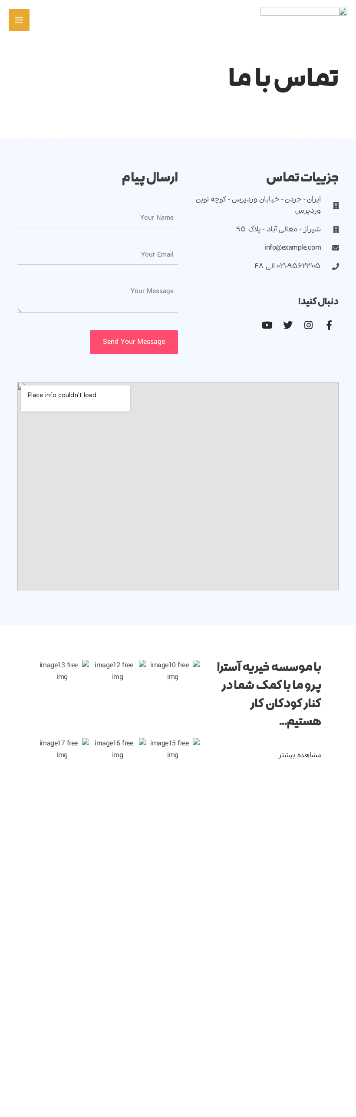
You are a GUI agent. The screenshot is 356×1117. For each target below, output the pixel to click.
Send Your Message (134, 341)
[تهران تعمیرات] (303, 20)
